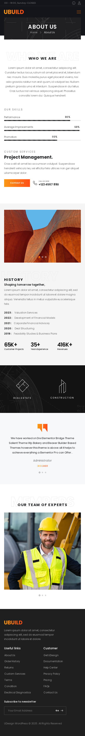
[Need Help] (74, 3)
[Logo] (14, 11)
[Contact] (36, 183)
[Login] (79, 3)
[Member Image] (42, 551)
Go (57, 710)
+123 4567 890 (49, 184)
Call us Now (44, 181)
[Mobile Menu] (79, 12)
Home (34, 32)
